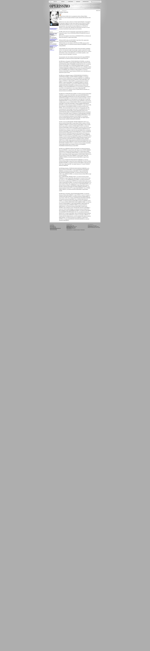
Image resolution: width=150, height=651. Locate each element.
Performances (64, 10)
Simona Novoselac (70, 226)
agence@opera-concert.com (54, 45)
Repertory (58, 10)
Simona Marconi (69, 228)
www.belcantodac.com (53, 39)
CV (52, 10)
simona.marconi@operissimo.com (55, 228)
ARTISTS (55, 1)
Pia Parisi (68, 225)
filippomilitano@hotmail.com (54, 28)
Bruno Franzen (69, 227)
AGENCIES (78, 1)
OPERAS (62, 1)
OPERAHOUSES (86, 1)
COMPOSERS (70, 1)
